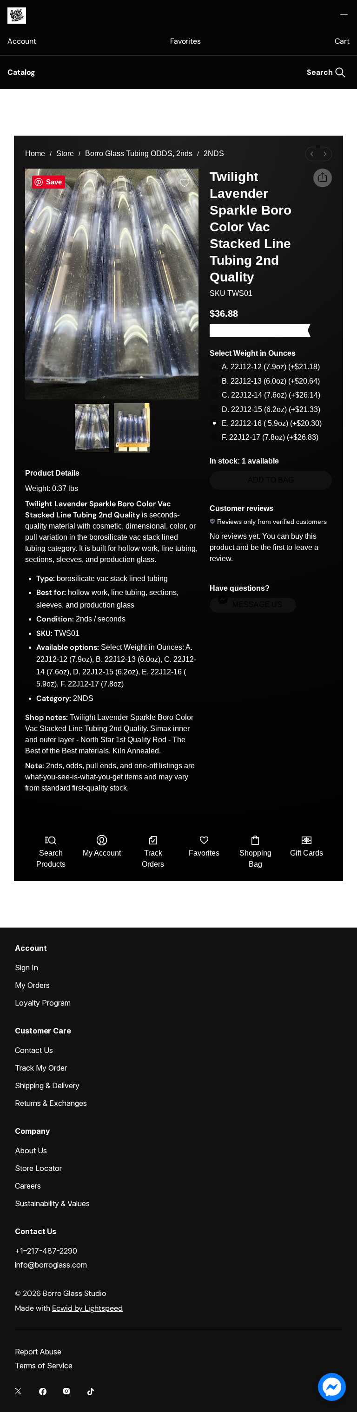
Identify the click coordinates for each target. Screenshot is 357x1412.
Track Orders (153, 858)
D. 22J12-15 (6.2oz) (271, 409)
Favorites (185, 41)
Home (35, 153)
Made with (69, 1308)
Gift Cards (306, 853)
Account (21, 41)
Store (65, 153)
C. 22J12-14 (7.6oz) (271, 395)
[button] (253, 605)
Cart (342, 41)
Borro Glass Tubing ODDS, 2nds (138, 153)
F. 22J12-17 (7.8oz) (270, 437)
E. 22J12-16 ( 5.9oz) (272, 423)
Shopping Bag (255, 858)
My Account (102, 853)
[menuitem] (311, 154)
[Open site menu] (344, 15)
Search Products (51, 858)
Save (54, 182)
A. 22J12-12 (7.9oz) (271, 367)
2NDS (214, 153)
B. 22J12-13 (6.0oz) (271, 381)
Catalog (21, 72)
